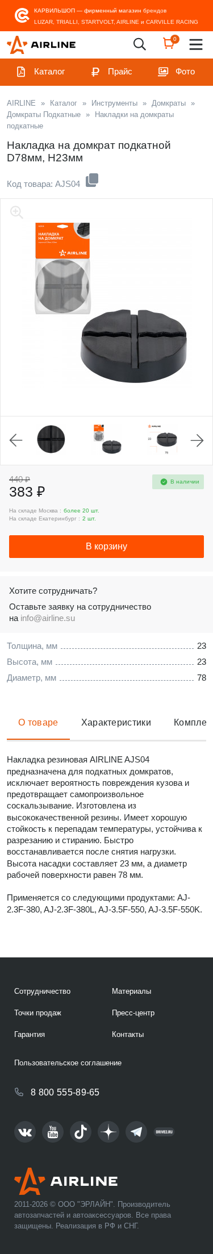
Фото (185, 71)
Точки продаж (37, 1013)
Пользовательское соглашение (68, 1063)
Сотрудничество (42, 991)
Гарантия (29, 1034)
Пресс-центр (133, 1013)
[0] (169, 47)
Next (197, 440)
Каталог (49, 71)
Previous (16, 440)
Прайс (120, 71)
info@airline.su (47, 618)
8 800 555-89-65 (65, 1092)
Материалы (131, 991)
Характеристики (116, 722)
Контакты (128, 1034)
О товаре (38, 722)
